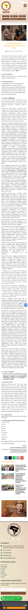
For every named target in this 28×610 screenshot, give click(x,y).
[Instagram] (5, 12)
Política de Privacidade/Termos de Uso (16, 607)
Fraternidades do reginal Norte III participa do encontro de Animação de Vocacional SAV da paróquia (20, 478)
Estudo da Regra (18, 51)
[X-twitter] (9, 12)
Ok (4, 607)
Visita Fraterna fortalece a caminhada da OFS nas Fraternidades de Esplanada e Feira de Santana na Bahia (20, 489)
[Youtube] (7, 12)
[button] (25, 5)
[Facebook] (3, 12)
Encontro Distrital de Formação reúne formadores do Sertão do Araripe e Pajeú (20, 468)
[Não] (26, 605)
